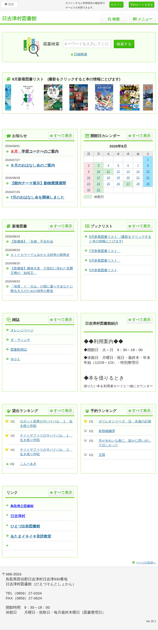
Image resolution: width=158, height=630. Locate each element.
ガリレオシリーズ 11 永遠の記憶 (125, 421)
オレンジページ (22, 330)
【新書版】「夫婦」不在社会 (31, 241)
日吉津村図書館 (19, 18)
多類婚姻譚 (107, 431)
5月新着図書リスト (103, 270)
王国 (102, 455)
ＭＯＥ (15, 359)
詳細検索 (80, 54)
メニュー (145, 19)
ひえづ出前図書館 (25, 526)
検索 (116, 19)
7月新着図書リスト (105, 251)
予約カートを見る (141, 4)
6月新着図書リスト (105, 260)
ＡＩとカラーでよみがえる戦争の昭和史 (40, 255)
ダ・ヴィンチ (20, 340)
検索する (124, 44)
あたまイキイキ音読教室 (30, 536)
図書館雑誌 (18, 349)
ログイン (116, 4)
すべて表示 (63, 136)
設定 (11, 4)
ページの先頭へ (146, 562)
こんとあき (28, 464)
